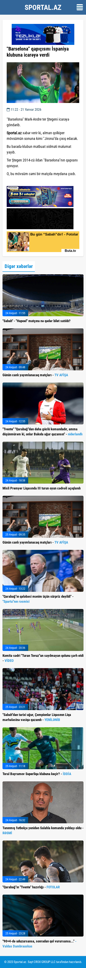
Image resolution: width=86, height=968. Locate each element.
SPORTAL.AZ (43, 7)
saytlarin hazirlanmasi (24, 181)
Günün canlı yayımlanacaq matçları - (35, 375)
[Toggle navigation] (80, 7)
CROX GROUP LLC (45, 962)
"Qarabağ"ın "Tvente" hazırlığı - (31, 887)
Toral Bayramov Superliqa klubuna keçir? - (37, 774)
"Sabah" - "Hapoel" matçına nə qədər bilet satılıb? (37, 321)
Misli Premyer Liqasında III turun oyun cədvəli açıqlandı (42, 488)
